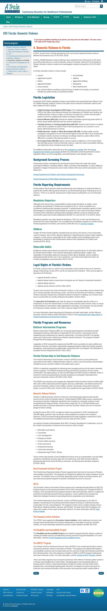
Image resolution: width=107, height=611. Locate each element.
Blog (8, 21)
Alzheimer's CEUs (90, 16)
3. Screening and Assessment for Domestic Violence (18, 57)
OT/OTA (56, 16)
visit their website (87, 224)
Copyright (49, 589)
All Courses (19, 16)
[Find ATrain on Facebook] (82, 592)
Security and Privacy (64, 592)
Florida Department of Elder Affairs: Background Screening (55, 179)
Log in (88, 1)
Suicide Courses (36, 592)
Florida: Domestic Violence (16, 47)
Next (101, 573)
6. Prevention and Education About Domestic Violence (16, 68)
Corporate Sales (22, 595)
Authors (6, 589)
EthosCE (15, 606)
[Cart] (102, 2)
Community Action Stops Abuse (89, 315)
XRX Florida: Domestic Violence (20, 26)
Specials (76, 16)
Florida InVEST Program (86, 555)
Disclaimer (49, 592)
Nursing (46, 16)
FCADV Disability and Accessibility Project (64, 538)
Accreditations (8, 595)
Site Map (49, 595)
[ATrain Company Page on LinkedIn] (87, 592)
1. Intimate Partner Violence (16, 49)
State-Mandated (33, 16)
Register (96, 1)
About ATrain (21, 589)
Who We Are (7, 592)
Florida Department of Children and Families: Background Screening (58, 174)
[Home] (38, 8)
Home (8, 16)
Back (36, 573)
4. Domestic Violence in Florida (17, 60)
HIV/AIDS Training (37, 589)
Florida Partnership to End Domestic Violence (50, 317)
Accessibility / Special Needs (66, 595)
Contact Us (20, 592)
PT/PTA (66, 16)
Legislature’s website (75, 150)
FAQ (58, 589)
